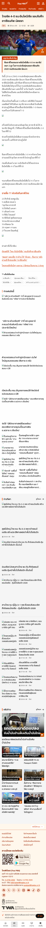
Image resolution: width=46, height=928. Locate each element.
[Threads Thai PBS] (19, 890)
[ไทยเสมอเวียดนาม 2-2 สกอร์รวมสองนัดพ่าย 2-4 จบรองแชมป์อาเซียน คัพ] (9, 680)
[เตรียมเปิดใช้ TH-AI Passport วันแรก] (34, 751)
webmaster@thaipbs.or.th (20, 882)
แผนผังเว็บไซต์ (6, 833)
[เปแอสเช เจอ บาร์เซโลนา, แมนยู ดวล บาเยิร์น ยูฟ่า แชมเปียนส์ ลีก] (9, 625)
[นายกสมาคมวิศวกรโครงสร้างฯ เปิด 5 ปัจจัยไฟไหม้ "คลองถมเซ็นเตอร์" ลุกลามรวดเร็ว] (9, 450)
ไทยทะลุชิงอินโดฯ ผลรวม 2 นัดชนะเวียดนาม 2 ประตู (23, 265)
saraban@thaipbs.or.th (32, 885)
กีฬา (3, 26)
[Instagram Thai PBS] (14, 890)
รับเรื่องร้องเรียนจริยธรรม (32, 841)
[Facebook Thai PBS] (4, 890)
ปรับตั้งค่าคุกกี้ (28, 845)
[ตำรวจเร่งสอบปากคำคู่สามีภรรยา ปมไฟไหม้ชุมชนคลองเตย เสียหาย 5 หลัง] (23, 343)
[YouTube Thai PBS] (28, 890)
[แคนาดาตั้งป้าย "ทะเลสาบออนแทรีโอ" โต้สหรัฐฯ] (12, 751)
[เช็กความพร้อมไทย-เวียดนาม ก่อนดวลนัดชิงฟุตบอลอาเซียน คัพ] (9, 694)
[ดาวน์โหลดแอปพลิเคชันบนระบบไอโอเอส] (22, 856)
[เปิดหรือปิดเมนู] (38, 3)
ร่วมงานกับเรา (6, 845)
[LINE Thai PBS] (23, 890)
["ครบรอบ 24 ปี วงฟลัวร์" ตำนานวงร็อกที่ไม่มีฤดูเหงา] (34, 798)
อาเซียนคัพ (6, 278)
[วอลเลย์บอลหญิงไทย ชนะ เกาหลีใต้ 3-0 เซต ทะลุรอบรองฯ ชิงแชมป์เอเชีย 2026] (9, 652)
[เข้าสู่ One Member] (43, 3)
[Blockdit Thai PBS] (38, 890)
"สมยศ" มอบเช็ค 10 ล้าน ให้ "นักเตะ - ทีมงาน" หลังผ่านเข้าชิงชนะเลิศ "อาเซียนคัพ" (22, 258)
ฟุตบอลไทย (17, 282)
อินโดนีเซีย (6, 282)
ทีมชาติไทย (32, 278)
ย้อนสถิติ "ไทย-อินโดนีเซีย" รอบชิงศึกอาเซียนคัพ (21, 251)
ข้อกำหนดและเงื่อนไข (30, 833)
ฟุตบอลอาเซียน (19, 278)
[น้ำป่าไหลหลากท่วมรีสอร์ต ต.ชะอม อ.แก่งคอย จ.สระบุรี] (12, 775)
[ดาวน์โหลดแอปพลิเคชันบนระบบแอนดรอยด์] (22, 863)
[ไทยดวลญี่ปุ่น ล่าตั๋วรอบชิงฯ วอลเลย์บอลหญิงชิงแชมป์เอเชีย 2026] (9, 638)
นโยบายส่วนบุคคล (7, 841)
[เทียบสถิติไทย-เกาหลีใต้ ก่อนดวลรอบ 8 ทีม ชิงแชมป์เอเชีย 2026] (9, 666)
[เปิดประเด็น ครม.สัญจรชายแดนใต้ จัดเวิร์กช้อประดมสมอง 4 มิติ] (23, 376)
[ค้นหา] (8, 3)
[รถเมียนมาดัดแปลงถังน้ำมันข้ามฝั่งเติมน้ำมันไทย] (23, 725)
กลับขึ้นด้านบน (36, 827)
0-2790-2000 (10, 880)
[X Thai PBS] (9, 890)
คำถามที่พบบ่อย (7, 837)
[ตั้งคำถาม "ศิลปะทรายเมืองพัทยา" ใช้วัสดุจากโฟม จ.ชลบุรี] (34, 775)
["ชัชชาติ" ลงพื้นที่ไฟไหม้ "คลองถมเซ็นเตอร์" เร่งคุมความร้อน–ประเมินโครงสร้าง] (9, 473)
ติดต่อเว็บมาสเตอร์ (30, 837)
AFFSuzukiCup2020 (32, 282)
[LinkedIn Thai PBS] (4, 895)
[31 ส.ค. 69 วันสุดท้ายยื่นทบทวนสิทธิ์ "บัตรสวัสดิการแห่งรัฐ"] (12, 798)
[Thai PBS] (22, 3)
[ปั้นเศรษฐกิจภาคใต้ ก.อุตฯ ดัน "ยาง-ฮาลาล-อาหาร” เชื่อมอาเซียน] (9, 439)
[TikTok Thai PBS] (33, 890)
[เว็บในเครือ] (3, 3)
